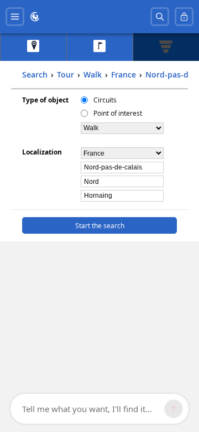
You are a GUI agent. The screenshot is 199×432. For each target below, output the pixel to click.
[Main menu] (15, 16)
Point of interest (117, 113)
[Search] (159, 16)
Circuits (105, 99)
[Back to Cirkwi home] (35, 17)
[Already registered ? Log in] (184, 16)
